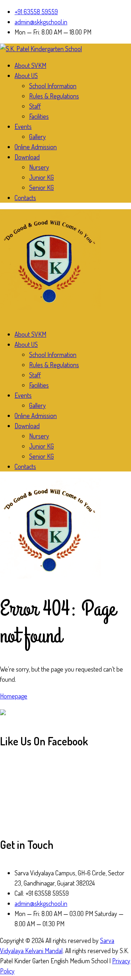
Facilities (39, 116)
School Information (52, 86)
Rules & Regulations (54, 96)
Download (27, 157)
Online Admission (36, 147)
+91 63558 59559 (36, 12)
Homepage (13, 696)
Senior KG (41, 187)
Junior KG (41, 177)
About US (26, 76)
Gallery (37, 137)
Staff (35, 106)
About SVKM (30, 65)
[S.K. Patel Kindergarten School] (41, 49)
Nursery (39, 167)
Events (23, 126)
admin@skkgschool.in (41, 22)
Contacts (25, 198)
